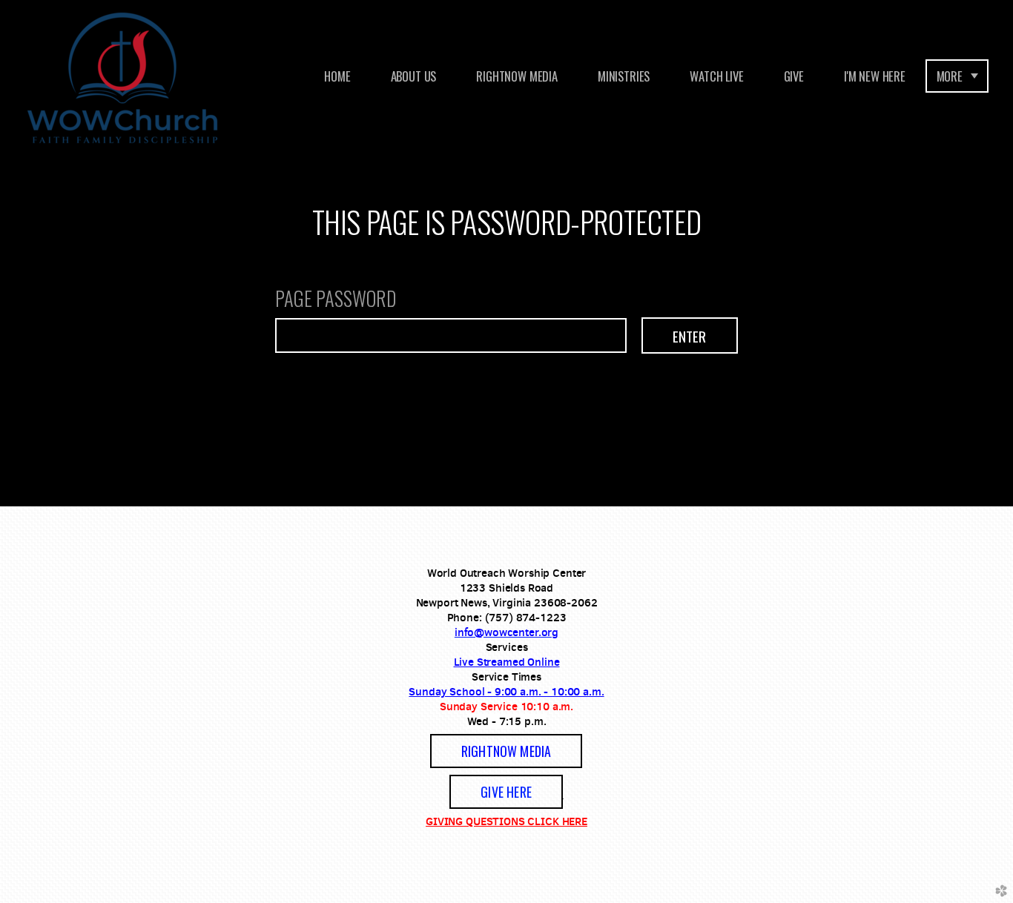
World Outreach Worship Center (507, 572)
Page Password (335, 300)
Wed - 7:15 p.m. (507, 721)
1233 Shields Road (506, 587)
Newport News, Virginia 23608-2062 (507, 602)
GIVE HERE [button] (506, 791)
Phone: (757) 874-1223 (507, 617)
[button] (506, 751)
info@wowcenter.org (506, 632)
